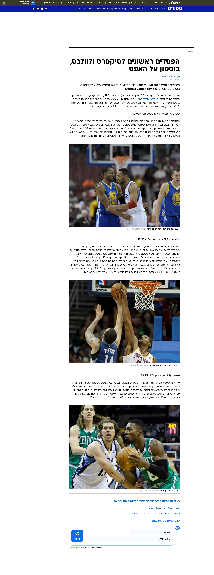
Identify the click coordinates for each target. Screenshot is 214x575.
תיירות (90, 3)
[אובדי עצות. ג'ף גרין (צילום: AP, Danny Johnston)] (124, 449)
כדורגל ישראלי (141, 9)
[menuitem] (162, 3)
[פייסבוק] (34, 9)
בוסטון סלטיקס (157, 513)
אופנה (68, 3)
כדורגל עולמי (127, 9)
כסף (117, 3)
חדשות (163, 3)
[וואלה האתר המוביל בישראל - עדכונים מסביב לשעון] (174, 2)
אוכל (109, 3)
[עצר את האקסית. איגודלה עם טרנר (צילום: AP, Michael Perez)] (124, 188)
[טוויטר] (38, 9)
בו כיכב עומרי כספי (147, 99)
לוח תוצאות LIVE (157, 9)
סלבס (125, 3)
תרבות (134, 3)
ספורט (154, 3)
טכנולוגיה (79, 3)
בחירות (144, 3)
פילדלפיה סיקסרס (172, 513)
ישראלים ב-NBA (104, 9)
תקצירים (91, 9)
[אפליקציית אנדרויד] (46, 9)
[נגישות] (4, 3)
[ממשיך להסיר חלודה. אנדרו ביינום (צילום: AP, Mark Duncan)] (124, 324)
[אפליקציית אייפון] (42, 9)
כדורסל (116, 9)
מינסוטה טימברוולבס (141, 513)
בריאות (100, 3)
